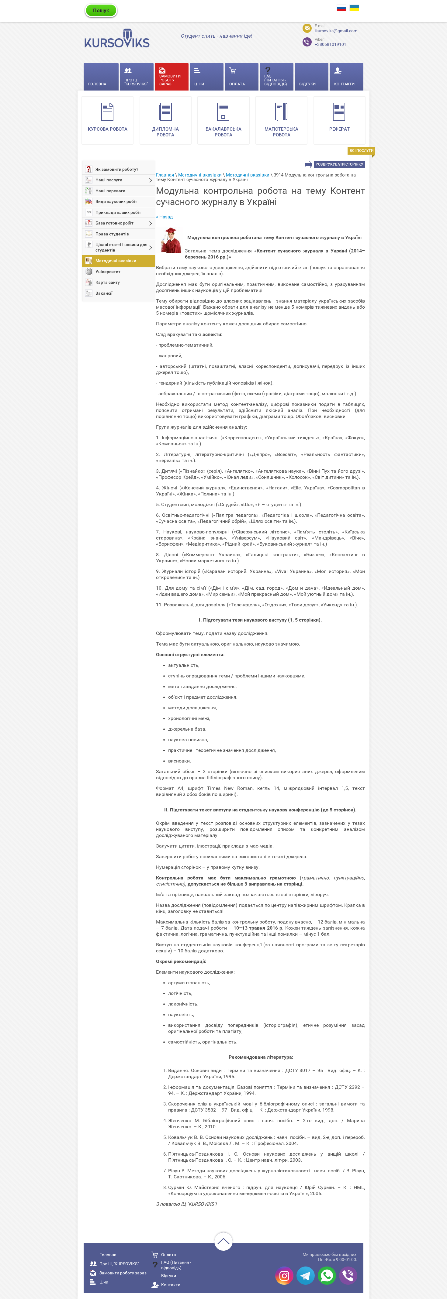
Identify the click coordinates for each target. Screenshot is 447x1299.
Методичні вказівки (115, 260)
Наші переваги (110, 190)
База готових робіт (114, 223)
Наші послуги (108, 179)
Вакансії (104, 293)
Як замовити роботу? (116, 169)
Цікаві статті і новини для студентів (121, 247)
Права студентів (112, 233)
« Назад (164, 217)
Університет (107, 271)
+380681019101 (330, 42)
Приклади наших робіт (118, 212)
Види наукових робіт (116, 201)
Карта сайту (107, 282)
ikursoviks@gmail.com (336, 30)
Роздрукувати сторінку (339, 164)
